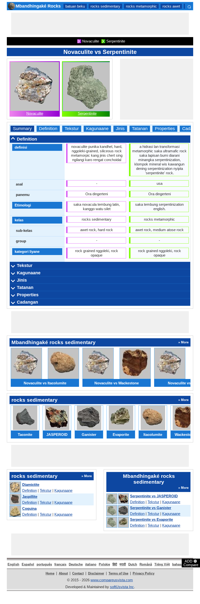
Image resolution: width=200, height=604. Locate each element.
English (13, 564)
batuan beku (75, 6)
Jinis (120, 129)
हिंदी (114, 564)
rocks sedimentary (105, 6)
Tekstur (72, 129)
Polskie (104, 564)
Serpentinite (87, 113)
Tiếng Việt (162, 564)
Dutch (132, 564)
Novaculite (34, 113)
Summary (22, 129)
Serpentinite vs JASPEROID (154, 496)
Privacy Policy (143, 573)
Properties (165, 129)
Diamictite (30, 484)
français (60, 564)
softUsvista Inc (122, 587)
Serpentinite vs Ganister (150, 508)
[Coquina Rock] (15, 511)
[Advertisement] (100, 24)
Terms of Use (118, 573)
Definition (48, 129)
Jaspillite (29, 496)
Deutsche (76, 564)
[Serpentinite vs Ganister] (117, 510)
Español (28, 564)
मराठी (123, 564)
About (63, 573)
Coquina (29, 508)
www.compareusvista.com (111, 580)
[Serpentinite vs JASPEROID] (117, 499)
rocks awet (171, 6)
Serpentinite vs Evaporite (151, 519)
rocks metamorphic (141, 6)
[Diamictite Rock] (15, 487)
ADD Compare (190, 563)
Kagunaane (97, 129)
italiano (90, 564)
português (44, 564)
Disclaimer (96, 573)
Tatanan (140, 129)
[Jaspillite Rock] (15, 499)
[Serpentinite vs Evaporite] (117, 522)
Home (50, 573)
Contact (78, 573)
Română (146, 564)
